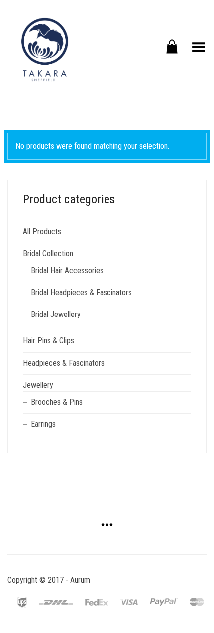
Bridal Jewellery (56, 314)
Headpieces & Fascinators (64, 363)
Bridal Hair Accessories (67, 270)
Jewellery (38, 385)
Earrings (43, 424)
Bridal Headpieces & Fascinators (81, 292)
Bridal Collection (48, 253)
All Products (42, 231)
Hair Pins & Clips (48, 340)
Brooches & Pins (57, 402)
